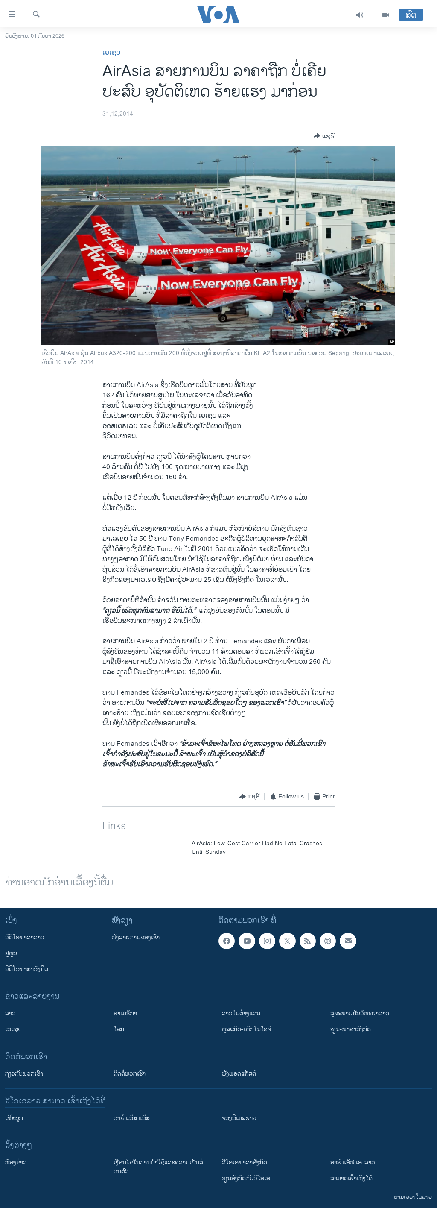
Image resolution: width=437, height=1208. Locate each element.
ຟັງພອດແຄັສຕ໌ (239, 1073)
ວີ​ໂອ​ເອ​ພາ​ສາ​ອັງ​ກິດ (244, 1162)
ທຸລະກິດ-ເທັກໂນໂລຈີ (246, 1029)
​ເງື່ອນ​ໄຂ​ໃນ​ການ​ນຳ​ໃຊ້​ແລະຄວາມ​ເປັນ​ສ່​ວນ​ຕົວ (158, 1167)
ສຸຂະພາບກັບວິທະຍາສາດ (359, 1013)
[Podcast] (328, 941)
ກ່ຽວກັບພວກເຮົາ (24, 1073)
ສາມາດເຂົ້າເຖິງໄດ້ (351, 1178)
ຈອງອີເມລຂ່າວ (239, 1118)
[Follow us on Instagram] (267, 941)
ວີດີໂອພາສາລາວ (24, 937)
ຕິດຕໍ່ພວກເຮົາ (130, 1073)
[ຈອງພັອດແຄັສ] (348, 941)
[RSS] (308, 941)
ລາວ (10, 1013)
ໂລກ (119, 1029)
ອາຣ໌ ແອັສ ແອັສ (132, 1118)
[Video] (386, 15)
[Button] (324, 136)
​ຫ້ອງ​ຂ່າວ (16, 1162)
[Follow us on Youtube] (247, 941)
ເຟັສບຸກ (14, 1118)
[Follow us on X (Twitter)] (287, 941)
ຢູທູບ (11, 953)
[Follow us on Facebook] (226, 941)
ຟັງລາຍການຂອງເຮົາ (136, 937)
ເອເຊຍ (111, 53)
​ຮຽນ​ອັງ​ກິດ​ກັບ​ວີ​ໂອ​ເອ (246, 1178)
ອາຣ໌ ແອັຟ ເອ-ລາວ (352, 1162)
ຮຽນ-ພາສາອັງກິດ (350, 1029)
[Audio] (360, 15)
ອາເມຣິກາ (125, 1013)
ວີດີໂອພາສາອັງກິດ (26, 969)
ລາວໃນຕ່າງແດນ (241, 1013)
